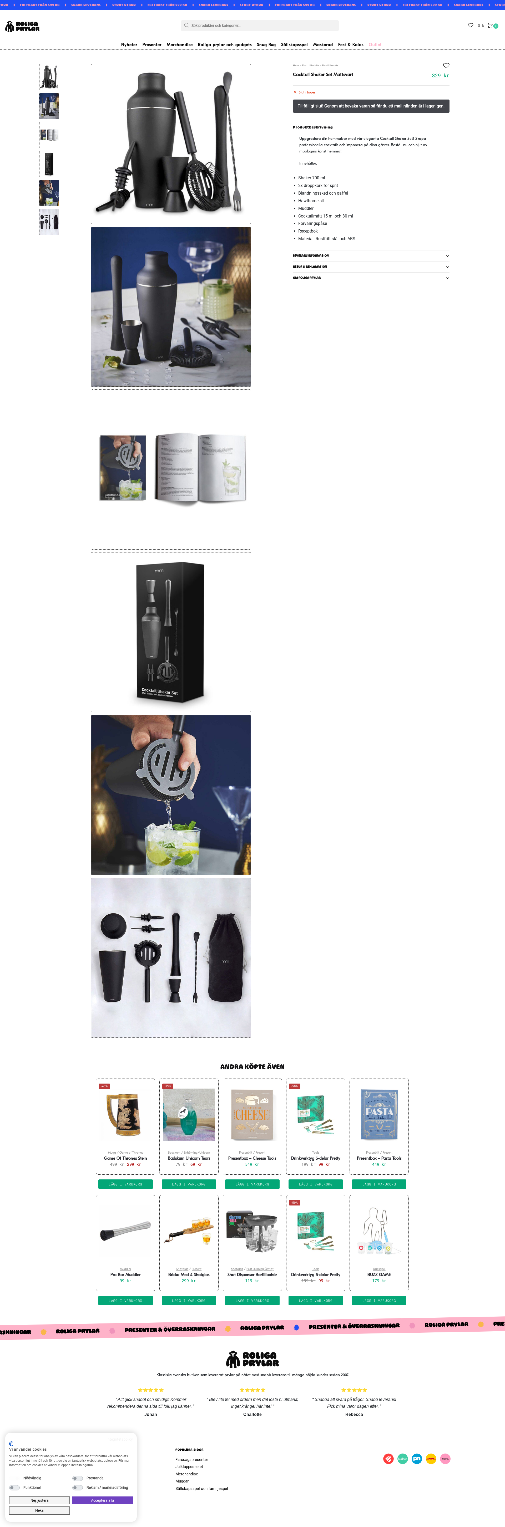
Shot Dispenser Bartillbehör (252, 1275)
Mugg (112, 1152)
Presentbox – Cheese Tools (252, 1159)
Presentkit (245, 1152)
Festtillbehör (310, 65)
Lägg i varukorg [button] (125, 1184)
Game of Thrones (131, 1152)
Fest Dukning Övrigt (260, 1269)
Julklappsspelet (189, 1466)
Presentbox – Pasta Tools (379, 1159)
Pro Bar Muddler (125, 1275)
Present (260, 1152)
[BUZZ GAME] (379, 1231)
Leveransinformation (311, 256)
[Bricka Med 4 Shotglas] (189, 1231)
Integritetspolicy (120, 1439)
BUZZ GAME (379, 1275)
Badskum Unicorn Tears (189, 1159)
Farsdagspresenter (191, 1459)
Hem (296, 65)
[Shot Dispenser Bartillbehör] (252, 1231)
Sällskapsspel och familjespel (201, 1488)
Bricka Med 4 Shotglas (188, 1275)
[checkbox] (14, 1478)
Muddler (125, 1269)
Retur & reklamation (310, 267)
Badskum (174, 1152)
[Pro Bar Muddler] (125, 1231)
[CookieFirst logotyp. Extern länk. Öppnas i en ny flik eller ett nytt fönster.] (11, 1443)
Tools (315, 1152)
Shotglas (182, 1269)
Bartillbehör (330, 65)
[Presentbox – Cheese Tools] (252, 1114)
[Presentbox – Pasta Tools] (379, 1114)
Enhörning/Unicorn (197, 1152)
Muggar (182, 1481)
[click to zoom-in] (171, 144)
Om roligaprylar (307, 278)
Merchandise (186, 1474)
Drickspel (379, 1269)
